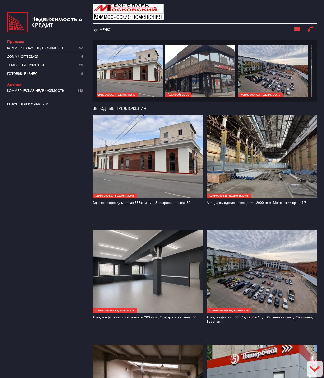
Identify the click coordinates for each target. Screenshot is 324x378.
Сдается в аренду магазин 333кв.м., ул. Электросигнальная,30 (141, 203)
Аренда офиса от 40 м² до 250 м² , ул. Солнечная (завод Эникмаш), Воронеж (260, 319)
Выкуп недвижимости (27, 104)
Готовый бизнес (45, 74)
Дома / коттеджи (45, 57)
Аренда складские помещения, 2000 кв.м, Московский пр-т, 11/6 (256, 203)
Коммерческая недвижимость (45, 48)
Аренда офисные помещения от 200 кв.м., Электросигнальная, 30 (144, 317)
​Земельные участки (45, 65)
